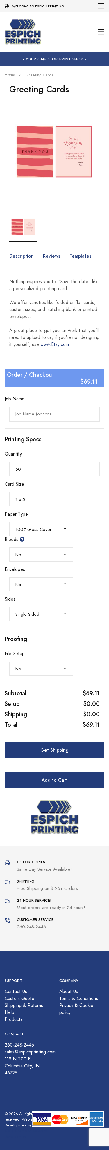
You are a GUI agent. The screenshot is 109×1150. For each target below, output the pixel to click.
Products (14, 1019)
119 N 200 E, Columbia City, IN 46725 (22, 1066)
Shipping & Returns (24, 1005)
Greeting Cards (39, 75)
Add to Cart (55, 780)
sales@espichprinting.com (30, 1052)
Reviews (51, 256)
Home (10, 75)
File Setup (15, 654)
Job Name (14, 399)
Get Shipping (54, 750)
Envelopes (15, 569)
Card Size (14, 484)
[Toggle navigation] (101, 6)
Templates (80, 256)
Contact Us (16, 991)
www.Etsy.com (54, 344)
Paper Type (16, 514)
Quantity (13, 454)
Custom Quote (19, 998)
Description (21, 256)
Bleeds (12, 539)
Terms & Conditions (78, 998)
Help (9, 1012)
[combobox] (41, 499)
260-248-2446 (19, 1045)
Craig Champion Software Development (26, 1133)
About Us (68, 991)
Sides (10, 599)
